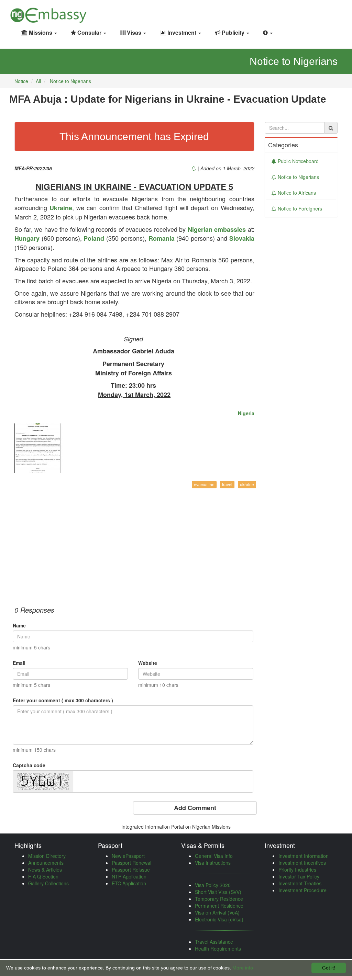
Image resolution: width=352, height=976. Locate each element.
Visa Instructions (213, 862)
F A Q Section (43, 876)
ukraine (247, 484)
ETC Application (129, 883)
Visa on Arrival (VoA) (217, 912)
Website (147, 662)
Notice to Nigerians (70, 81)
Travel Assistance (214, 941)
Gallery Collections (48, 883)
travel (227, 484)
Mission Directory (47, 855)
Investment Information (303, 855)
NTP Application (129, 876)
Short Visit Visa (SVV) (218, 891)
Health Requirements (218, 948)
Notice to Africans (296, 192)
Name (19, 625)
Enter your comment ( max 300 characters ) (63, 700)
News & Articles (45, 869)
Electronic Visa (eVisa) (219, 919)
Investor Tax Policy (298, 876)
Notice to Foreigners (299, 208)
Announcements (46, 862)
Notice (21, 81)
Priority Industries (297, 869)
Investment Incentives (302, 862)
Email (19, 662)
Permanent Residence (219, 905)
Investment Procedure (302, 890)
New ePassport (128, 855)
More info (242, 968)
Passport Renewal (131, 862)
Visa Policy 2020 (213, 885)
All (38, 81)
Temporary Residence (219, 898)
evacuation (204, 484)
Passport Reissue (131, 869)
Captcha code (29, 765)
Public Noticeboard (297, 161)
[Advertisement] (134, 543)
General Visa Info (214, 855)
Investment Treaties (299, 883)
